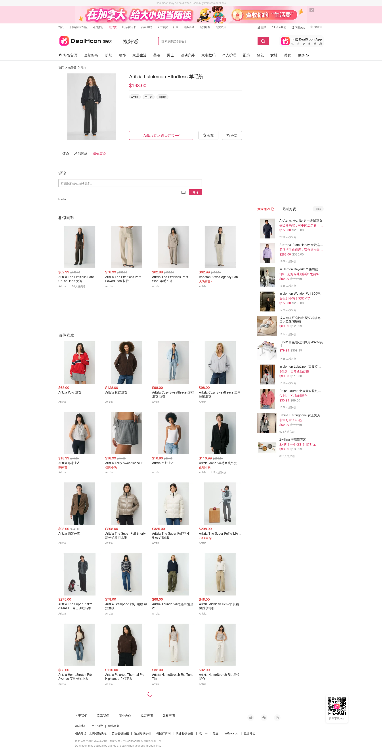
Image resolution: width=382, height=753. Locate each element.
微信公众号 (264, 717)
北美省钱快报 (98, 733)
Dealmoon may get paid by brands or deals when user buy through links (118, 745)
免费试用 (221, 27)
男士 (170, 55)
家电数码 (208, 55)
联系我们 (280, 27)
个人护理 (229, 55)
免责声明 (147, 715)
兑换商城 (189, 27)
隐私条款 (114, 726)
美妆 (156, 55)
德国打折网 (163, 733)
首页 (61, 27)
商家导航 (146, 27)
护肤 (108, 55)
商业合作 (125, 715)
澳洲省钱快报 (184, 733)
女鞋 (273, 55)
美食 (287, 55)
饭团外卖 (249, 733)
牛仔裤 (149, 97)
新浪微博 (250, 717)
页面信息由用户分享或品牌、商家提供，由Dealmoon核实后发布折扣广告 (118, 741)
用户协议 (97, 726)
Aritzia (135, 97)
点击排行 (98, 27)
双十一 (203, 733)
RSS (277, 717)
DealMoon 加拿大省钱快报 (85, 40)
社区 (175, 27)
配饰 (246, 55)
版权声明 (168, 715)
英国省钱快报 (120, 733)
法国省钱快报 (142, 733)
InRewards (231, 733)
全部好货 (91, 55)
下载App (300, 27)
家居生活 (139, 55)
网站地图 (80, 726)
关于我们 (81, 715)
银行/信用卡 (129, 27)
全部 (318, 209)
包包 (260, 55)
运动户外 (188, 55)
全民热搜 (162, 27)
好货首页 (70, 55)
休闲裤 (162, 97)
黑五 (215, 733)
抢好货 (113, 27)
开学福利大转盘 (78, 27)
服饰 (122, 55)
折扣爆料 (205, 27)
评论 (195, 192)
